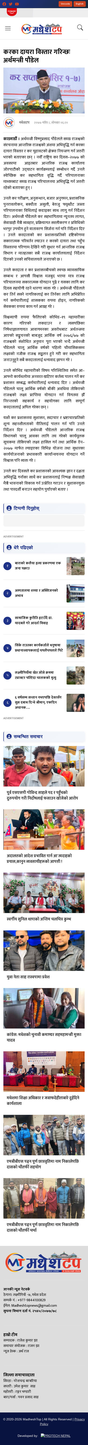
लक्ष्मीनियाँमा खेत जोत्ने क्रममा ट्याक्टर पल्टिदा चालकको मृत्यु (35, 675)
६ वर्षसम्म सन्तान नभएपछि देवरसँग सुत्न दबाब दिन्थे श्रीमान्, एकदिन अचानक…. (38, 702)
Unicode (65, 4)
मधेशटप (24, 122)
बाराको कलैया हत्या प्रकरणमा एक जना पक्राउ (38, 565)
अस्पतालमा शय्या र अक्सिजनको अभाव (36, 593)
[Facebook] (4, 4)
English (79, 4)
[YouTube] (17, 4)
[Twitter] (11, 4)
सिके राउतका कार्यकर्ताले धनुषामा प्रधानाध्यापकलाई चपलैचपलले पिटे (39, 647)
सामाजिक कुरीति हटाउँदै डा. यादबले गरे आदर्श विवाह (34, 620)
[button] (8, 28)
